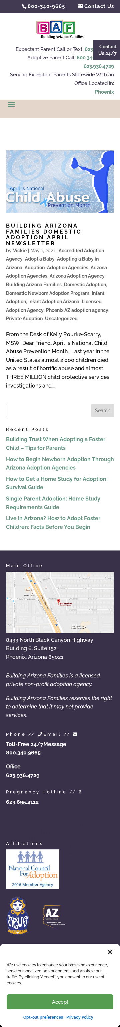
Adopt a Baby (40, 259)
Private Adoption (24, 318)
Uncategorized (61, 318)
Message (54, 744)
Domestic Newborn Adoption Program (47, 293)
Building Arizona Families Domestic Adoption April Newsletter (44, 235)
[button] (110, 952)
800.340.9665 (92, 58)
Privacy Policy (79, 1017)
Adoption (35, 267)
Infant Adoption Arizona (53, 301)
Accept (60, 1002)
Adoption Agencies (67, 267)
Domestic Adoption (85, 284)
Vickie (20, 250)
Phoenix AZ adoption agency (77, 310)
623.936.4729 (99, 66)
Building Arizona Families (34, 284)
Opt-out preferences (43, 1017)
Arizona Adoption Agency (77, 276)
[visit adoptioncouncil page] (32, 887)
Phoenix (104, 92)
